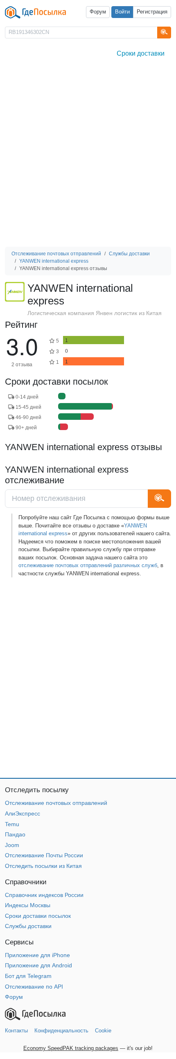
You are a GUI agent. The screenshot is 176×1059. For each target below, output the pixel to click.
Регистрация (152, 12)
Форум (98, 12)
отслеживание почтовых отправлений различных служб (87, 565)
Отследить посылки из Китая (43, 866)
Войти (122, 12)
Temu (12, 824)
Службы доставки (28, 926)
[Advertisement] (88, 155)
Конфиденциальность (61, 1030)
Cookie (103, 1030)
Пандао (15, 834)
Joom (12, 845)
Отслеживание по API (34, 986)
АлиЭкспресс (22, 813)
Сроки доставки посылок (38, 916)
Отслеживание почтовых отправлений (56, 803)
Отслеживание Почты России (44, 855)
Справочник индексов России (44, 895)
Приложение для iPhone (37, 955)
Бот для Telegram (28, 976)
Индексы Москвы (27, 905)
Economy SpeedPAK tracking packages (70, 1048)
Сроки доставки (141, 53)
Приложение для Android (38, 965)
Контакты (16, 1030)
